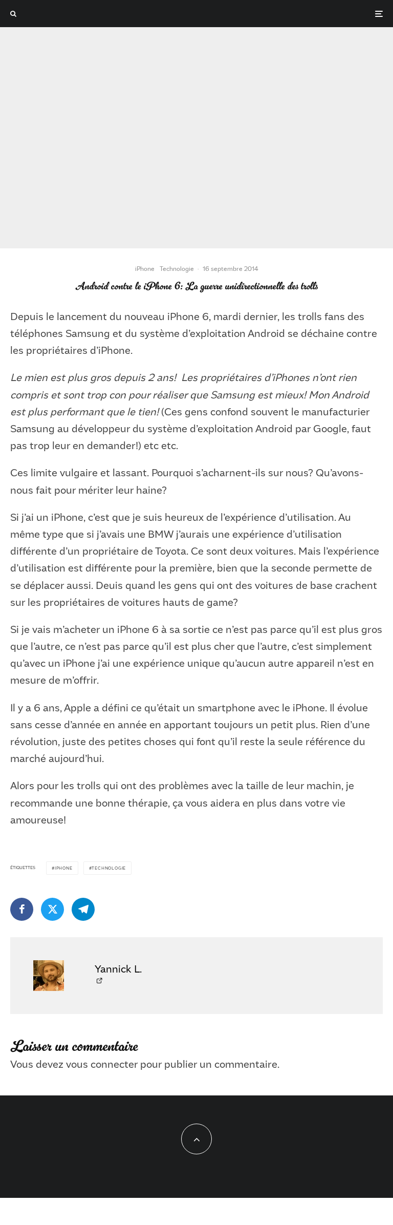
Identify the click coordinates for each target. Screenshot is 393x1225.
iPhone (145, 268)
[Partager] (21, 909)
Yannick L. (118, 968)
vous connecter (102, 1063)
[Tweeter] (52, 909)
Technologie (177, 268)
